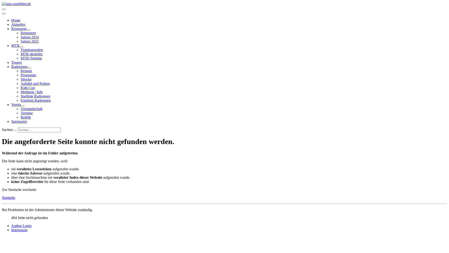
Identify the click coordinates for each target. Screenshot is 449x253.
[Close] (4, 13)
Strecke (26, 79)
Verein (16, 105)
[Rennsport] (28, 30)
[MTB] (21, 47)
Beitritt (26, 117)
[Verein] (23, 106)
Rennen (26, 71)
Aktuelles (18, 24)
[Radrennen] (29, 68)
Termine (27, 113)
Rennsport (18, 29)
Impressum (19, 230)
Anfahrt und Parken (35, 84)
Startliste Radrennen (35, 96)
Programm (28, 75)
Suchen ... (9, 130)
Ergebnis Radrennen (36, 100)
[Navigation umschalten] (4, 9)
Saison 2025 (30, 41)
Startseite (8, 198)
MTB (15, 46)
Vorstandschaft (31, 109)
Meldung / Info (32, 92)
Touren (16, 62)
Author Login (21, 226)
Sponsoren (19, 121)
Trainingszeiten (32, 50)
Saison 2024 (30, 37)
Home (15, 20)
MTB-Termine (31, 58)
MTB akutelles (32, 54)
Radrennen (19, 67)
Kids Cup (28, 88)
